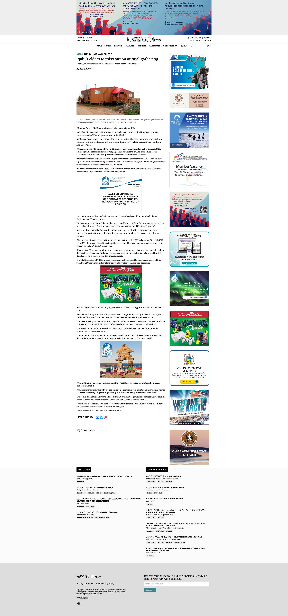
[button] (78, 603)
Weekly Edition (170, 46)
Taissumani (154, 46)
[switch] (209, 46)
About (199, 41)
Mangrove (84, 598)
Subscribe (150, 590)
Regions (118, 46)
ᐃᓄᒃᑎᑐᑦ (184, 46)
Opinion (142, 46)
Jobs (79, 41)
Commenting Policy (105, 583)
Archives (190, 41)
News (99, 46)
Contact (207, 41)
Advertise (95, 41)
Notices (85, 41)
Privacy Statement (85, 583)
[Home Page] (144, 39)
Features (130, 46)
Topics (107, 46)
